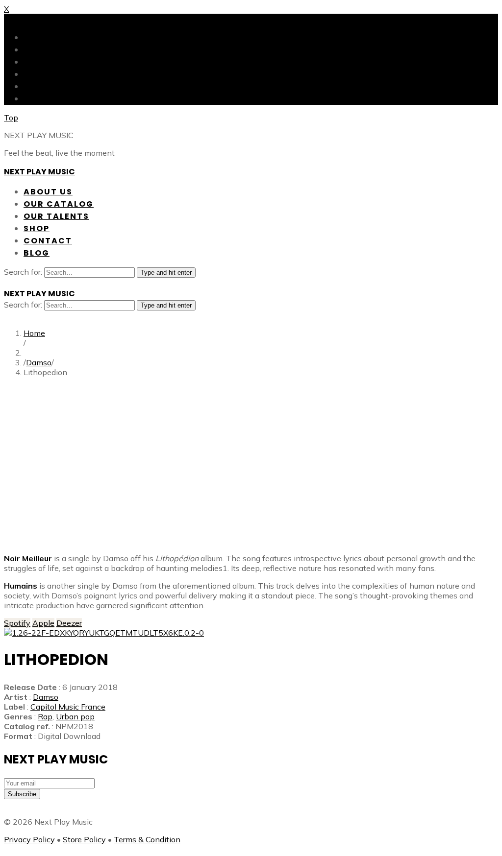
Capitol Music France (67, 707)
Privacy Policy (29, 839)
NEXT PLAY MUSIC (39, 171)
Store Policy (84, 839)
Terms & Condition (147, 839)
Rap (45, 716)
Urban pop (75, 716)
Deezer (69, 623)
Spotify (17, 623)
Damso (38, 362)
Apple (43, 623)
